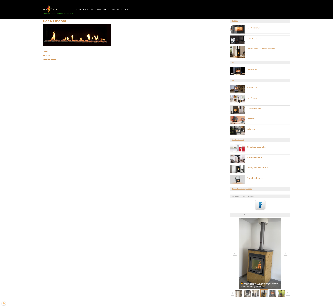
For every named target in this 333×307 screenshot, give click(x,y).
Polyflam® (251, 119)
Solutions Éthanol (49, 60)
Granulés (85, 9)
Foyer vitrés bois (254, 108)
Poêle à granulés (254, 38)
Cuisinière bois (253, 129)
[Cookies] (4, 303)
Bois (98, 9)
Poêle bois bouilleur (255, 157)
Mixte (93, 9)
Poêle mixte (252, 70)
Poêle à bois (252, 88)
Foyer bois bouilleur (255, 178)
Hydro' (105, 9)
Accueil (78, 9)
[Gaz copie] (77, 35)
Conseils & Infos (115, 9)
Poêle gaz (46, 51)
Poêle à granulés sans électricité (261, 49)
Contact (126, 9)
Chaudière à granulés (256, 147)
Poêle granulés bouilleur (257, 168)
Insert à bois (252, 98)
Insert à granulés (254, 28)
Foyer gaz (46, 55)
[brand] (58, 9)
